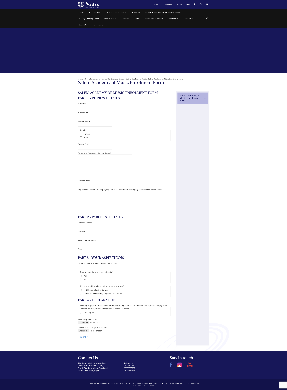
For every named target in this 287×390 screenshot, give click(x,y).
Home (80, 79)
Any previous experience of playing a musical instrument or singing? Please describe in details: (120, 189)
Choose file (83, 322)
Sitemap (151, 386)
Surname (82, 103)
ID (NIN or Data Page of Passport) (92, 327)
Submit (84, 337)
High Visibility (176, 383)
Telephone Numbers (87, 240)
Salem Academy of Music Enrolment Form (165, 79)
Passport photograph (87, 319)
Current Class (84, 180)
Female (87, 134)
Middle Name (84, 121)
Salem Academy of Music (136, 79)
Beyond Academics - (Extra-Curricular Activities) (105, 79)
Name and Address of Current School (94, 153)
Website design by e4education (150, 383)
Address (81, 231)
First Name (83, 112)
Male (86, 137)
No (85, 279)
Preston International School (88, 5)
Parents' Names (85, 222)
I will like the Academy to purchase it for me (103, 293)
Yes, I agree (89, 312)
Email (80, 249)
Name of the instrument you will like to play (97, 263)
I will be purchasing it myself (96, 290)
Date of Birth (83, 144)
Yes (85, 276)
